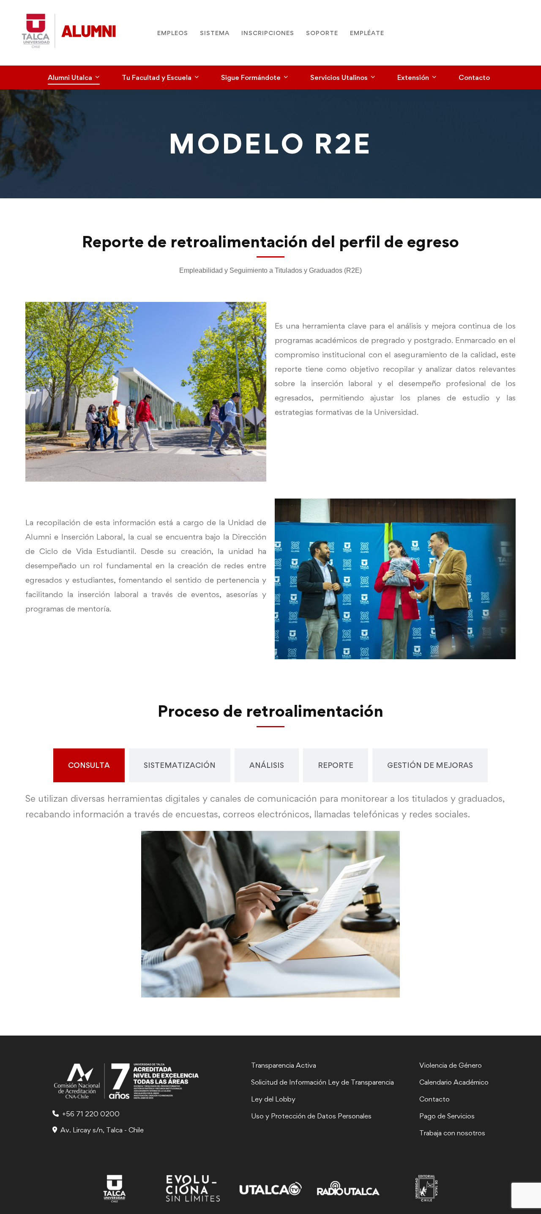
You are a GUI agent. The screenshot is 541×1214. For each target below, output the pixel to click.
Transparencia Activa (283, 1065)
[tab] (89, 765)
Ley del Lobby (273, 1099)
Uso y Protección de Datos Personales (311, 1116)
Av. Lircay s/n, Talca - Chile (102, 1130)
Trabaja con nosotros (452, 1133)
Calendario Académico (454, 1082)
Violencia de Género (450, 1065)
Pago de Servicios (447, 1116)
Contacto (434, 1099)
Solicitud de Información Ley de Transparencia (322, 1082)
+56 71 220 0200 (91, 1114)
